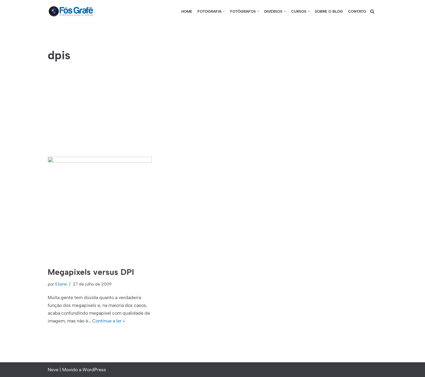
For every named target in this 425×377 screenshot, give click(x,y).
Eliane (61, 284)
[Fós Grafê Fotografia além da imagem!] (71, 11)
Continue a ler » (108, 321)
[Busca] (372, 11)
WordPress (94, 369)
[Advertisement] (212, 113)
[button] (224, 11)
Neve (53, 369)
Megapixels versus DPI (91, 272)
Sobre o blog (329, 11)
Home (186, 11)
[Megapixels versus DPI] (100, 209)
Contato (357, 11)
